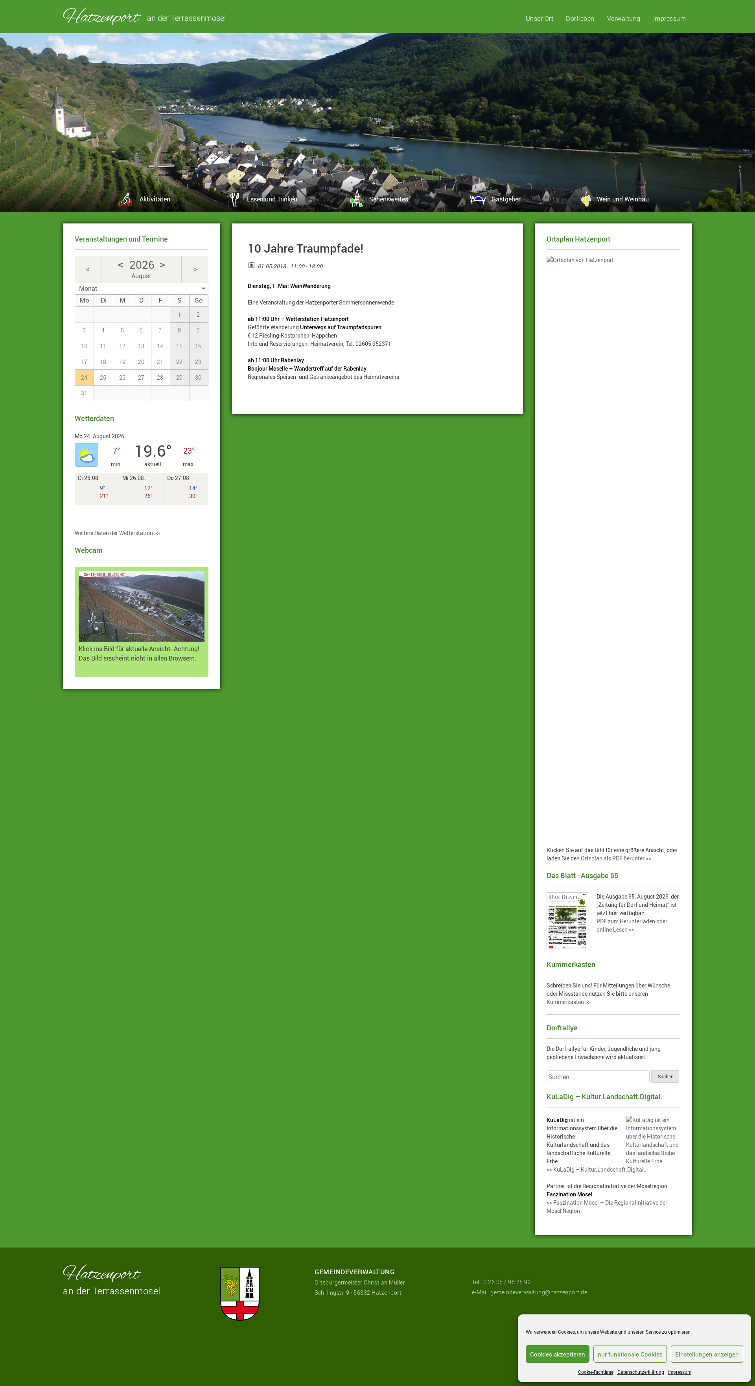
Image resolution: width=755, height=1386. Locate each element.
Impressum (679, 1372)
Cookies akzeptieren (557, 1354)
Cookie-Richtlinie (595, 1372)
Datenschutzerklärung (640, 1372)
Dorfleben (580, 18)
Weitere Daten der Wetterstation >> (117, 533)
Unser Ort (540, 18)
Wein (623, 199)
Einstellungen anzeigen (707, 1354)
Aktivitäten (155, 199)
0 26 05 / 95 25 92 (507, 1282)
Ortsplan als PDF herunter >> (616, 858)
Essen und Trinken (272, 199)
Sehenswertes (388, 199)
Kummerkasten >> (569, 1002)
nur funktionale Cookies (630, 1354)
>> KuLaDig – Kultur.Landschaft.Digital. (596, 1169)
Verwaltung (624, 18)
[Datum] (252, 264)
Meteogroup (101, 515)
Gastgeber (506, 199)
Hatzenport (102, 16)
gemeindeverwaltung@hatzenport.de (538, 1292)
